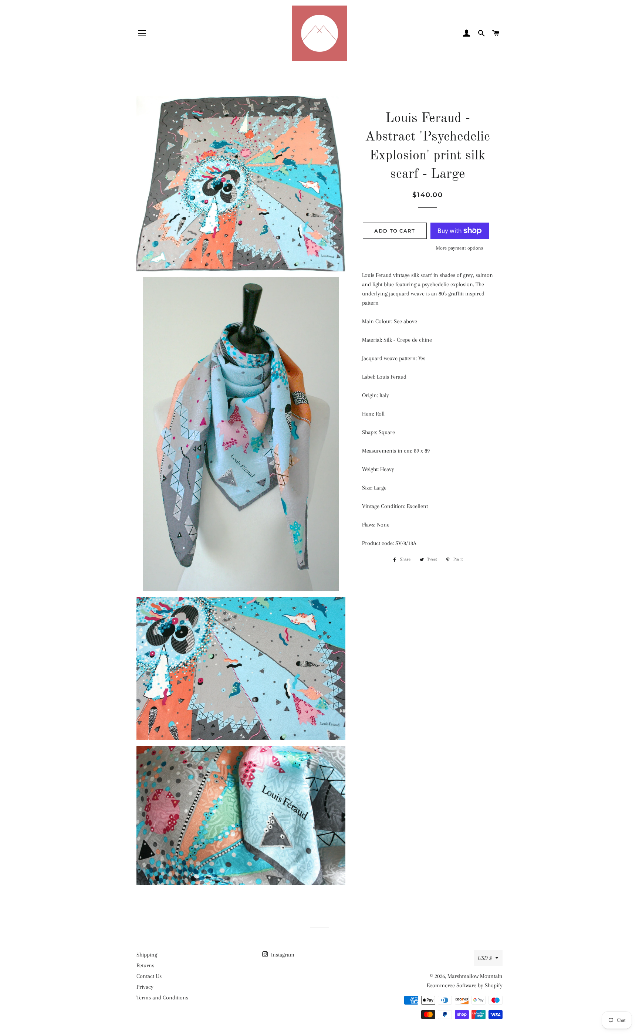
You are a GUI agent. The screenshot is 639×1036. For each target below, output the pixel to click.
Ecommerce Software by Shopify (465, 985)
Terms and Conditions (162, 997)
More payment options (459, 248)
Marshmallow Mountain (475, 976)
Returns (145, 965)
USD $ (485, 958)
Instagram (282, 954)
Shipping (146, 954)
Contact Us (149, 976)
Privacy (144, 986)
